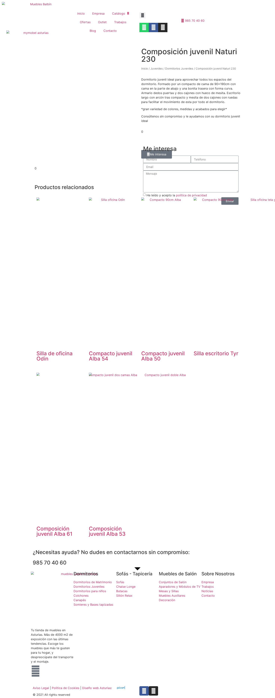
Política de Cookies (65, 688)
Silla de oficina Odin (54, 356)
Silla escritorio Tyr (216, 353)
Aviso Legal (41, 688)
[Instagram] (162, 27)
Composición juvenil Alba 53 (107, 531)
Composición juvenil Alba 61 (54, 531)
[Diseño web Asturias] (120, 688)
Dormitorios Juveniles (179, 68)
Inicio (81, 13)
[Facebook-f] (144, 691)
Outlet (102, 22)
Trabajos (120, 22)
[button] (142, 15)
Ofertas (85, 22)
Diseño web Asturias (96, 688)
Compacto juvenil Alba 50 (163, 356)
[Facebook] (153, 27)
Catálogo (118, 13)
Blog (93, 31)
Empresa (98, 13)
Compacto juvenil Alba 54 (110, 356)
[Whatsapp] (144, 27)
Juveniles (156, 68)
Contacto (110, 31)
